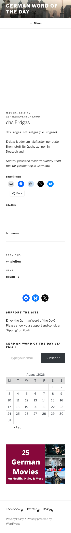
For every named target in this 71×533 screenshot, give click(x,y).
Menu (37, 23)
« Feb (17, 427)
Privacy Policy (15, 519)
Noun (15, 233)
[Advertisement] (35, 66)
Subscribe (53, 358)
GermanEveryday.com (23, 116)
